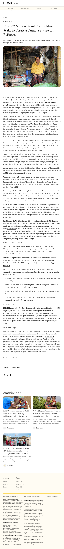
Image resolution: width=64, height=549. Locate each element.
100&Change (25, 263)
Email (5, 487)
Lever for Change (9, 331)
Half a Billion (53, 8)
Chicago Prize (24, 260)
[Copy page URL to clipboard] (4, 375)
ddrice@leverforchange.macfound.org (18, 173)
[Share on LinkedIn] (10, 375)
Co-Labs (10, 8)
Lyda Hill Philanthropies (28, 287)
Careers (5, 484)
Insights (39, 8)
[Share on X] (7, 375)
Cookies (18, 490)
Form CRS (19, 487)
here (38, 529)
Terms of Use (20, 484)
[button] (60, 3)
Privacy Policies (20, 481)
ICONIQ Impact (8, 308)
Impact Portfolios (24, 8)
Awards (10, 11)
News (5, 481)
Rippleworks (11, 228)
